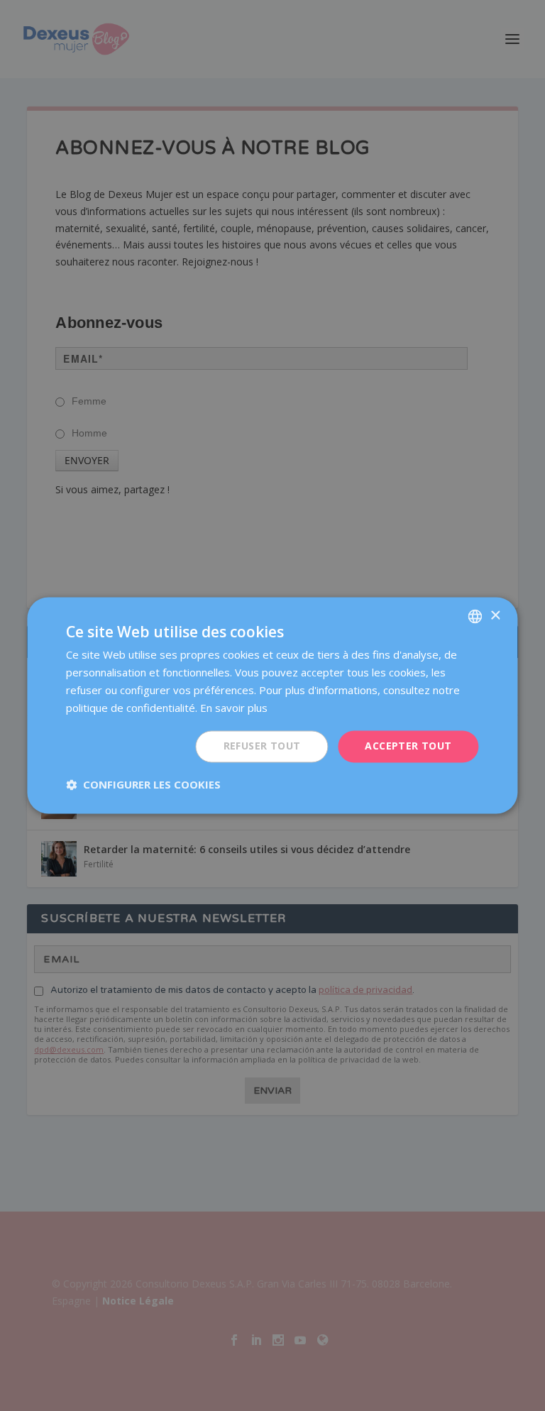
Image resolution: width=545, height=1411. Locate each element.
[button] (143, 785)
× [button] (495, 615)
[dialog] (272, 705)
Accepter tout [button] (408, 746)
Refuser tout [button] (262, 746)
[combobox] (475, 616)
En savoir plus (234, 708)
